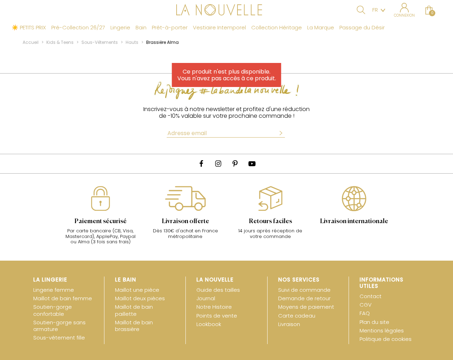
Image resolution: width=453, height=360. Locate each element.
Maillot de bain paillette (134, 310)
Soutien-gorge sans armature (59, 326)
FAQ (365, 313)
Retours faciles (270, 221)
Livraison (289, 324)
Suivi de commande (304, 290)
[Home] (226, 10)
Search (361, 9)
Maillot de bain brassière (134, 326)
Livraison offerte (185, 221)
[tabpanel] (100, 219)
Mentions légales (382, 330)
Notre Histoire (214, 306)
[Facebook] (201, 164)
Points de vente (216, 315)
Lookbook (208, 324)
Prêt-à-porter (170, 27)
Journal (205, 298)
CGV (366, 304)
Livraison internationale (354, 221)
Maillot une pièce (137, 290)
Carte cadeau (296, 315)
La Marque (320, 27)
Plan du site (374, 322)
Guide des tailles (218, 290)
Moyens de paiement (306, 306)
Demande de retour (304, 298)
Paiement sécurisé (100, 221)
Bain (141, 27)
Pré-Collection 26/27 (78, 27)
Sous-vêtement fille (59, 337)
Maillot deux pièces (140, 298)
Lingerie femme (53, 290)
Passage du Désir (362, 27)
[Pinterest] (234, 164)
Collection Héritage (276, 27)
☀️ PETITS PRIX (29, 27)
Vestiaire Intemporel (219, 27)
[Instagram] (218, 164)
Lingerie (120, 27)
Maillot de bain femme (62, 298)
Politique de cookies (386, 339)
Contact (371, 296)
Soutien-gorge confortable (52, 310)
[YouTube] (251, 164)
